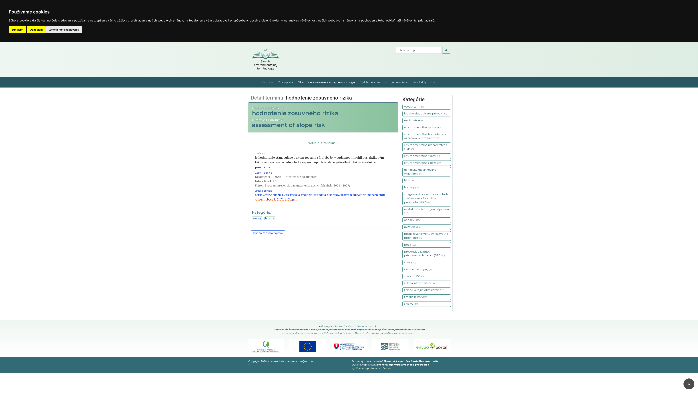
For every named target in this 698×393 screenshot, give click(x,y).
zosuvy (257, 218)
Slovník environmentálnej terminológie (327, 82)
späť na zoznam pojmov (267, 233)
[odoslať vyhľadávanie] (446, 50)
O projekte (285, 82)
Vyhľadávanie (370, 82)
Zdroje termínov (396, 82)
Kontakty (420, 82)
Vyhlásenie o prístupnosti (366, 368)
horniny (270, 218)
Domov (267, 82)
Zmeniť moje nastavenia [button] (64, 29)
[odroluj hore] (688, 383)
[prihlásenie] (249, 364)
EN (433, 82)
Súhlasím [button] (17, 29)
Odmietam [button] (36, 29)
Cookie (387, 368)
